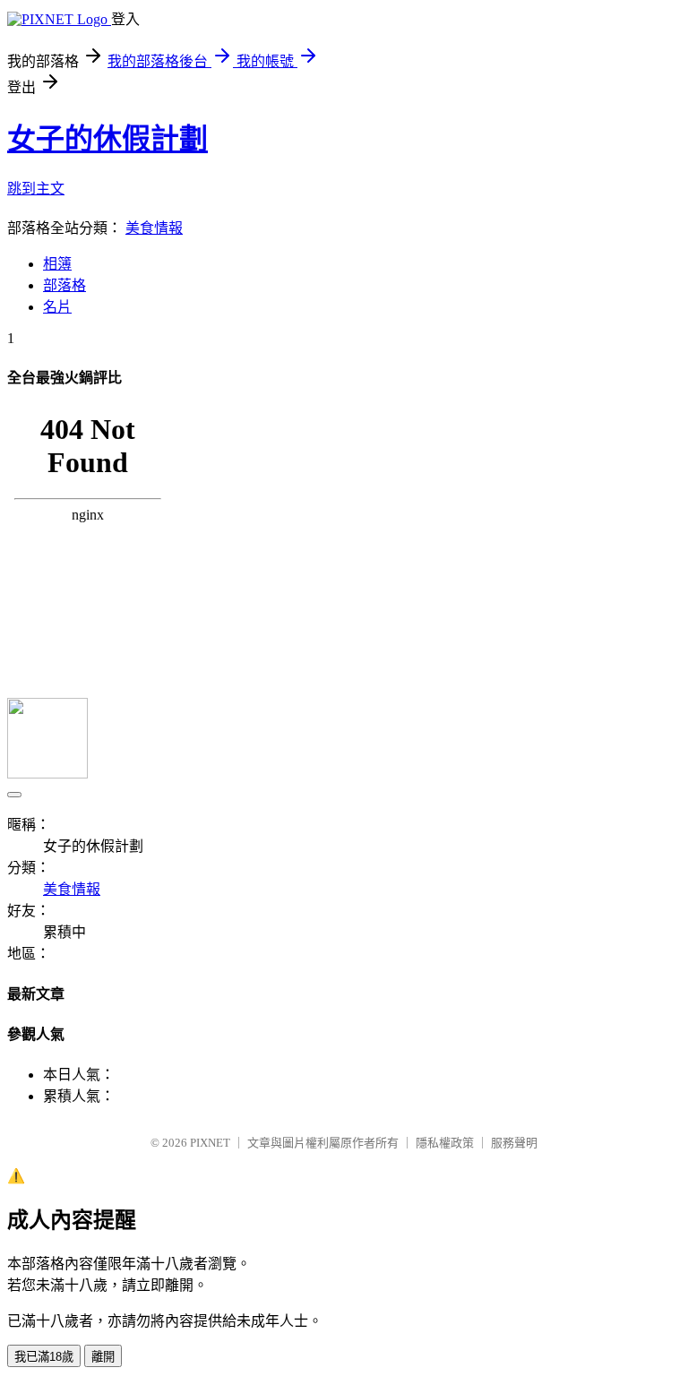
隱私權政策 (445, 1142)
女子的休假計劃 (107, 139)
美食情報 (154, 228)
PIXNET (210, 1142)
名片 (57, 306)
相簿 (57, 263)
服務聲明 (514, 1142)
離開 (103, 1356)
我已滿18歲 (43, 1356)
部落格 (64, 285)
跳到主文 (35, 188)
